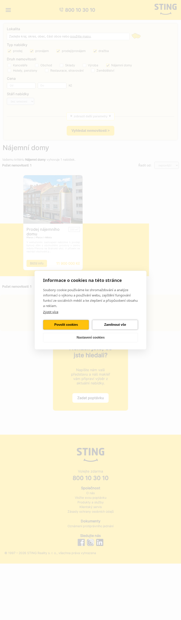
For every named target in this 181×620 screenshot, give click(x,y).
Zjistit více (50, 312)
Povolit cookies (66, 324)
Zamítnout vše (115, 324)
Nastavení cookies (91, 337)
